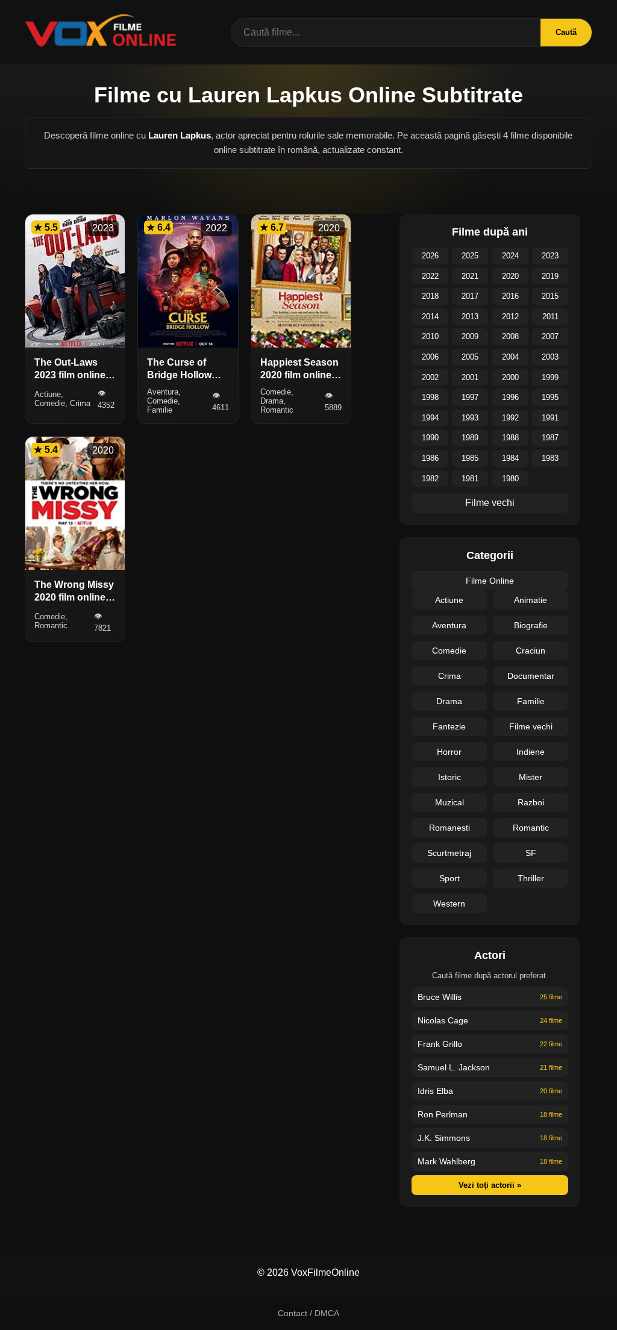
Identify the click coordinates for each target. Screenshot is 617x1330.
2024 (510, 255)
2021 (470, 276)
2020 (510, 276)
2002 (430, 377)
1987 (550, 437)
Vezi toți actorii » (490, 1185)
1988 (510, 437)
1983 (550, 458)
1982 (430, 478)
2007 (550, 336)
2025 (470, 255)
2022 (430, 276)
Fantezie (449, 726)
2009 (470, 336)
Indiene (530, 752)
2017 (470, 296)
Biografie (531, 625)
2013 (470, 316)
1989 (470, 437)
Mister (530, 777)
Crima (449, 676)
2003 (550, 356)
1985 (470, 458)
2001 (470, 377)
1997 (470, 397)
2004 (510, 356)
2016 (510, 296)
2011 (550, 316)
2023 (550, 255)
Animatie (530, 600)
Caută (566, 32)
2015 (550, 296)
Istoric (449, 777)
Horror (449, 752)
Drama (449, 701)
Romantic (531, 827)
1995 (550, 397)
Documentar (530, 676)
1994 (430, 417)
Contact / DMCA (308, 1313)
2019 (550, 276)
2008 (510, 336)
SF (530, 853)
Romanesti (449, 827)
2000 (510, 377)
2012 (510, 316)
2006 (430, 356)
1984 (510, 458)
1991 (550, 417)
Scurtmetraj (449, 853)
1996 (510, 397)
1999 (550, 377)
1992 (510, 417)
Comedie (449, 650)
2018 (430, 296)
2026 (430, 255)
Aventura (449, 625)
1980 (510, 478)
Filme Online (490, 580)
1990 (430, 437)
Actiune (449, 600)
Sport (449, 878)
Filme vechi (490, 503)
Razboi (531, 802)
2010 (430, 336)
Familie (531, 701)
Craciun (530, 650)
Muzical (449, 802)
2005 (470, 356)
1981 (470, 478)
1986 (430, 458)
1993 (470, 417)
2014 (430, 316)
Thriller (531, 878)
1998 (430, 397)
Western (449, 903)
